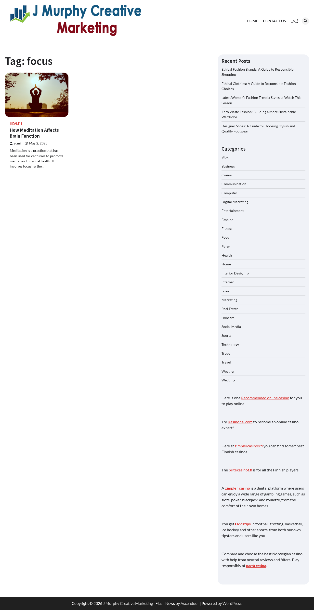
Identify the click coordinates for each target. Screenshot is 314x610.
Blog (225, 157)
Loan (225, 291)
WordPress (232, 603)
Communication (234, 184)
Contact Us (274, 21)
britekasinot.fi (240, 469)
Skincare (228, 318)
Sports (226, 335)
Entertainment (233, 210)
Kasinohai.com (240, 421)
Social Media (231, 326)
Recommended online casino (265, 397)
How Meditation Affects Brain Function (34, 133)
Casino (227, 175)
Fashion (228, 220)
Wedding (228, 380)
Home (252, 21)
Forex (226, 246)
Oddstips (243, 523)
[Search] (305, 21)
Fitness (227, 228)
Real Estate (230, 309)
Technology (230, 344)
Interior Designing (235, 273)
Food (225, 237)
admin (18, 143)
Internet (228, 282)
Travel (226, 362)
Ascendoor (190, 603)
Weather (228, 371)
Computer (229, 193)
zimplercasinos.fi (249, 445)
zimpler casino (237, 488)
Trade (226, 353)
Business (228, 166)
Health (16, 124)
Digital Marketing (235, 202)
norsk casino (256, 565)
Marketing (229, 300)
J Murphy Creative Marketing (128, 603)
